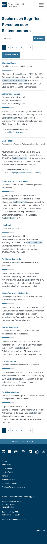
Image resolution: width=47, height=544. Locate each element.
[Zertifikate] (36, 452)
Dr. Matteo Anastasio (11, 259)
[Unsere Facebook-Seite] (9, 452)
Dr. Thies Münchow (10, 392)
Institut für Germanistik (16, 132)
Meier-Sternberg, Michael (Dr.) (16, 293)
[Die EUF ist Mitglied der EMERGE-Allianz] (43, 452)
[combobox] (17, 38)
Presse (4, 461)
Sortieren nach (10, 55)
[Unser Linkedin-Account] (30, 452)
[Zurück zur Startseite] (13, 5)
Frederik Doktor (9, 361)
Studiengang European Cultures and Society (24, 173)
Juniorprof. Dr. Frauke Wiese (15, 181)
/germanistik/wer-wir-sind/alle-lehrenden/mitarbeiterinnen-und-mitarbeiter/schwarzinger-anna (14, 100)
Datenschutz (7, 469)
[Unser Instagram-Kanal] (16, 452)
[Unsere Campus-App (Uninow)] (23, 452)
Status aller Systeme (10, 483)
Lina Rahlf (6, 225)
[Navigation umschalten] (41, 5)
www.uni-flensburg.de (17, 520)
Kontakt (5, 476)
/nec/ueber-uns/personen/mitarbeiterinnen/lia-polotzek (23, 144)
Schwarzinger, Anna (11, 94)
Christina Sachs (9, 63)
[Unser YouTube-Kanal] (3, 452)
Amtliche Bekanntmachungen (13, 487)
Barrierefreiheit (7, 472)
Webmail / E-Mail (8, 480)
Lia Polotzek (7, 141)
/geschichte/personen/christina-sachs (17, 66)
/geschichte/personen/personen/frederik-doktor (20, 365)
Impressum (6, 465)
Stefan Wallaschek (10, 327)
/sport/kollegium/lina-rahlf (12, 228)
